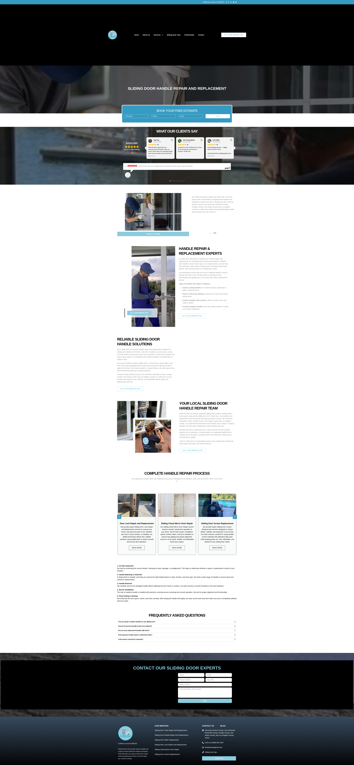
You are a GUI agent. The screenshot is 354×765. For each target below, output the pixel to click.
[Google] (236, 2)
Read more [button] (181, 156)
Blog (223, 726)
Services (157, 35)
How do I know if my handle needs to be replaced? (135, 626)
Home (136, 35)
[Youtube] (234, 2)
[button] (233, 148)
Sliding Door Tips (174, 35)
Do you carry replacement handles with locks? (134, 630)
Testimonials (189, 35)
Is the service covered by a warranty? (130, 639)
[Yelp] (231, 2)
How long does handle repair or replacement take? (135, 635)
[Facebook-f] (226, 2)
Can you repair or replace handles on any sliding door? (136, 621)
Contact (201, 35)
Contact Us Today (153, 234)
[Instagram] (229, 2)
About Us (146, 35)
